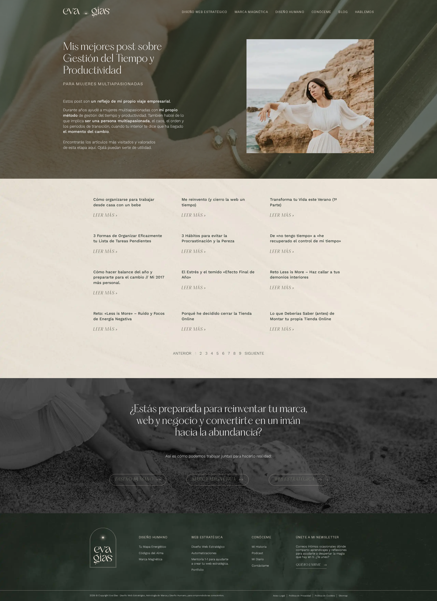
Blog (343, 12)
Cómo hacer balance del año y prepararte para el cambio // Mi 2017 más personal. (128, 277)
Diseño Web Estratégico (204, 12)
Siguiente (254, 353)
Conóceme (321, 12)
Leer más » (105, 216)
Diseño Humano (289, 12)
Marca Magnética (251, 12)
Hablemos (364, 12)
